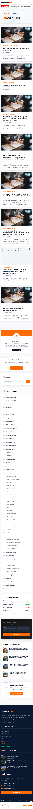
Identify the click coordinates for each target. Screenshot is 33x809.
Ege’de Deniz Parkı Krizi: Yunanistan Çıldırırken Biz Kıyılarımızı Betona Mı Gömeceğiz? (18, 657)
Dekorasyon (5, 733)
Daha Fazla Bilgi (16, 350)
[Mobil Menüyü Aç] (30, 2)
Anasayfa (8, 13)
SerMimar (6, 2)
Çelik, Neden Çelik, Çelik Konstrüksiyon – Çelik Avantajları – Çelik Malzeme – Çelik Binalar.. (15, 157)
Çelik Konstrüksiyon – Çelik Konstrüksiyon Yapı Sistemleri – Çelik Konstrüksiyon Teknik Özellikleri (16, 232)
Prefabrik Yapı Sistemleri (10, 45)
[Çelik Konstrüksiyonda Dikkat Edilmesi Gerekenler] (16, 295)
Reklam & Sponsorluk (8, 743)
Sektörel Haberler (8, 82)
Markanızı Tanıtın (17, 792)
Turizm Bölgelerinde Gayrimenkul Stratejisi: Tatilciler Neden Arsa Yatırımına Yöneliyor (17, 673)
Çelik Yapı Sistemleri (9, 191)
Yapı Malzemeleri (6, 738)
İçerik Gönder (6, 746)
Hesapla (16, 634)
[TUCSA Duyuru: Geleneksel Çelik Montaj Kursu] (16, 72)
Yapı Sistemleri (7, 267)
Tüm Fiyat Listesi (16, 613)
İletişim (4, 741)
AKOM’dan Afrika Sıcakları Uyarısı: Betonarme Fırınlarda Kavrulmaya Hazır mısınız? (19, 649)
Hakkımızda (5, 731)
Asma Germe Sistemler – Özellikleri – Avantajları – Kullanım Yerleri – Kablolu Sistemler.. (16, 271)
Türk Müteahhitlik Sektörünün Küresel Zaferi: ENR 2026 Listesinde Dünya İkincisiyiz (18, 665)
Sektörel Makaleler (9, 114)
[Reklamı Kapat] (31, 802)
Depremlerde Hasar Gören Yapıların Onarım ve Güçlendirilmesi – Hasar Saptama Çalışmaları (15, 118)
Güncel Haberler (6, 736)
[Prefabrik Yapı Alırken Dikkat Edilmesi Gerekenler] (16, 35)
